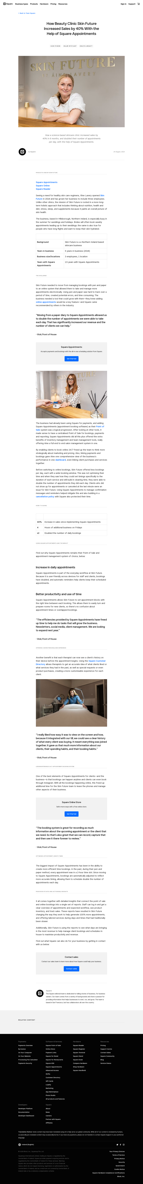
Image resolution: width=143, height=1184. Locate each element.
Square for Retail (52, 1056)
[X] (117, 1144)
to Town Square (27, 13)
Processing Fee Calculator (28, 1060)
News (48, 1112)
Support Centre (106, 1049)
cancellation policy (45, 496)
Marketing (49, 1088)
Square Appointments (46, 182)
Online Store (50, 1049)
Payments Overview (25, 1045)
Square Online (43, 185)
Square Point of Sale (53, 1045)
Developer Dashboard (26, 1116)
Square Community (107, 1056)
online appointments (46, 302)
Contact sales (71, 969)
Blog (102, 1060)
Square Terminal (79, 1052)
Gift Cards (49, 1081)
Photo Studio (50, 1095)
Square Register (79, 1049)
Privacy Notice (119, 1158)
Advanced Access (52, 1070)
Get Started (71, 359)
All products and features (55, 1099)
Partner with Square (53, 1119)
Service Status (105, 1063)
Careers (49, 1116)
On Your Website (24, 1056)
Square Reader (43, 189)
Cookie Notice (119, 1169)
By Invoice (22, 1049)
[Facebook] (120, 1144)
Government (120, 1166)
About (48, 1108)
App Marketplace (52, 1092)
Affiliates (49, 1123)
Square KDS (50, 1063)
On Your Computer (25, 1052)
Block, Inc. (121, 1176)
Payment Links (51, 1052)
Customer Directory (53, 1077)
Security (122, 1162)
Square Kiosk (78, 1060)
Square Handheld (79, 1070)
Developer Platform (25, 1108)
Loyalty (48, 1085)
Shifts (48, 1074)
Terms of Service (118, 1155)
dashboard (60, 460)
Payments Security (25, 1063)
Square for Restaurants (54, 1060)
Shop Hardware (78, 1067)
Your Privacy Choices (117, 1151)
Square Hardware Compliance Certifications (108, 1173)
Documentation (24, 1112)
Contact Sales (105, 1052)
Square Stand (78, 1056)
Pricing (103, 1045)
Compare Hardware (80, 1063)
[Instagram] (124, 1144)
